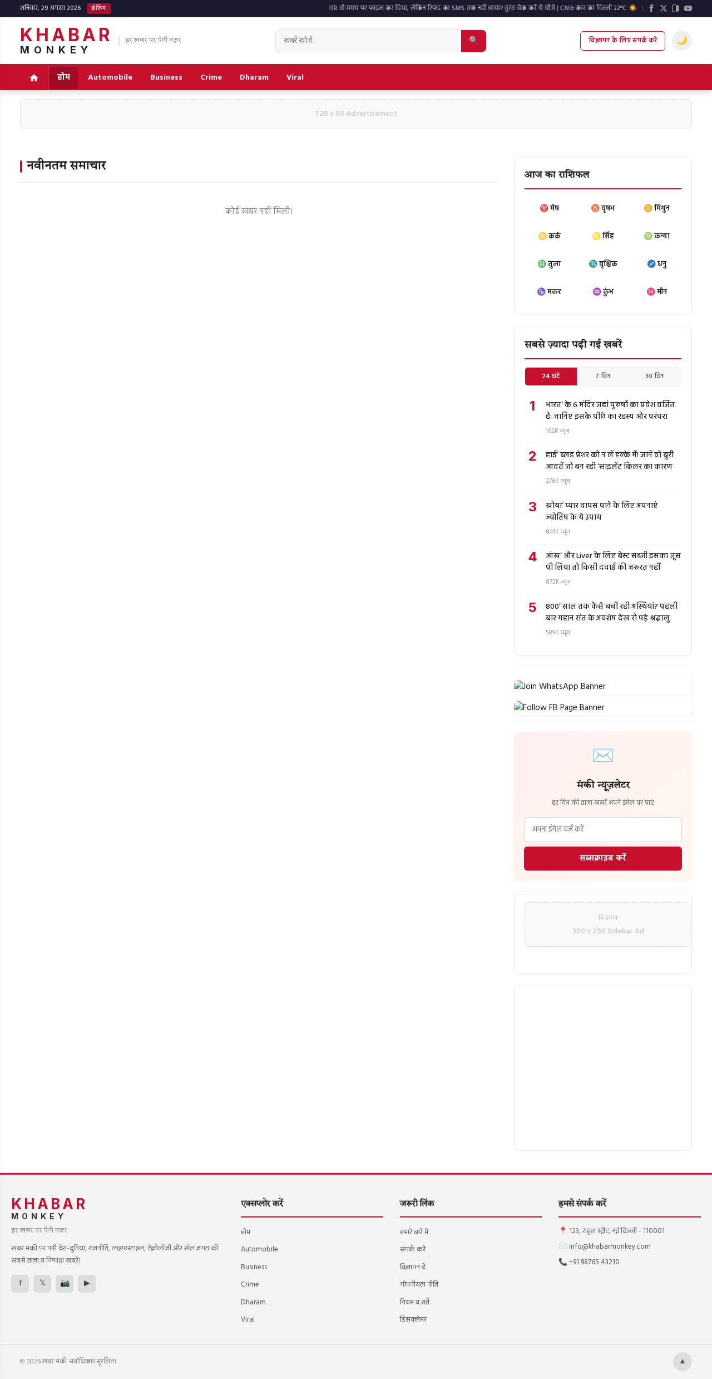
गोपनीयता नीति (419, 1284)
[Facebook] (651, 8)
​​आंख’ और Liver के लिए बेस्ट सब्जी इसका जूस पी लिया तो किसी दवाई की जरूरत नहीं (613, 562)
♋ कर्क (549, 236)
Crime (211, 77)
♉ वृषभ (603, 208)
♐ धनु (656, 264)
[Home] (34, 78)
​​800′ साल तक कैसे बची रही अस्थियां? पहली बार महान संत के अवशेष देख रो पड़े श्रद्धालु (612, 612)
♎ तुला (549, 264)
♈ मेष (549, 208)
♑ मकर (549, 292)
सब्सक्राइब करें (603, 858)
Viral (295, 77)
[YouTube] (688, 8)
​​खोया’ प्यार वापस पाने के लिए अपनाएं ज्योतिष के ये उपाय (602, 512)
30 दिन (654, 376)
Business (166, 77)
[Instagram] (676, 8)
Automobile (110, 77)
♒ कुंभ (603, 292)
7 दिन (603, 376)
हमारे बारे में (414, 1232)
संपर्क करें (413, 1249)
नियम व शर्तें (414, 1302)
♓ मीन (656, 292)
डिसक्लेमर (413, 1320)
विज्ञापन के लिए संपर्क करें (623, 40)
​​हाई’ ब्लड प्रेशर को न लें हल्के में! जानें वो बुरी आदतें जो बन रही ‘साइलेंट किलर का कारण (610, 461)
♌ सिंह (603, 236)
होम (63, 77)
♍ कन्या (657, 236)
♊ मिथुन (657, 208)
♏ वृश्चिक (603, 264)
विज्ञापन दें (413, 1267)
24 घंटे (551, 376)
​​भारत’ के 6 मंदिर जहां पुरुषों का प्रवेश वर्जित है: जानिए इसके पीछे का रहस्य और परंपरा (610, 411)
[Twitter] (664, 8)
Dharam (254, 77)
